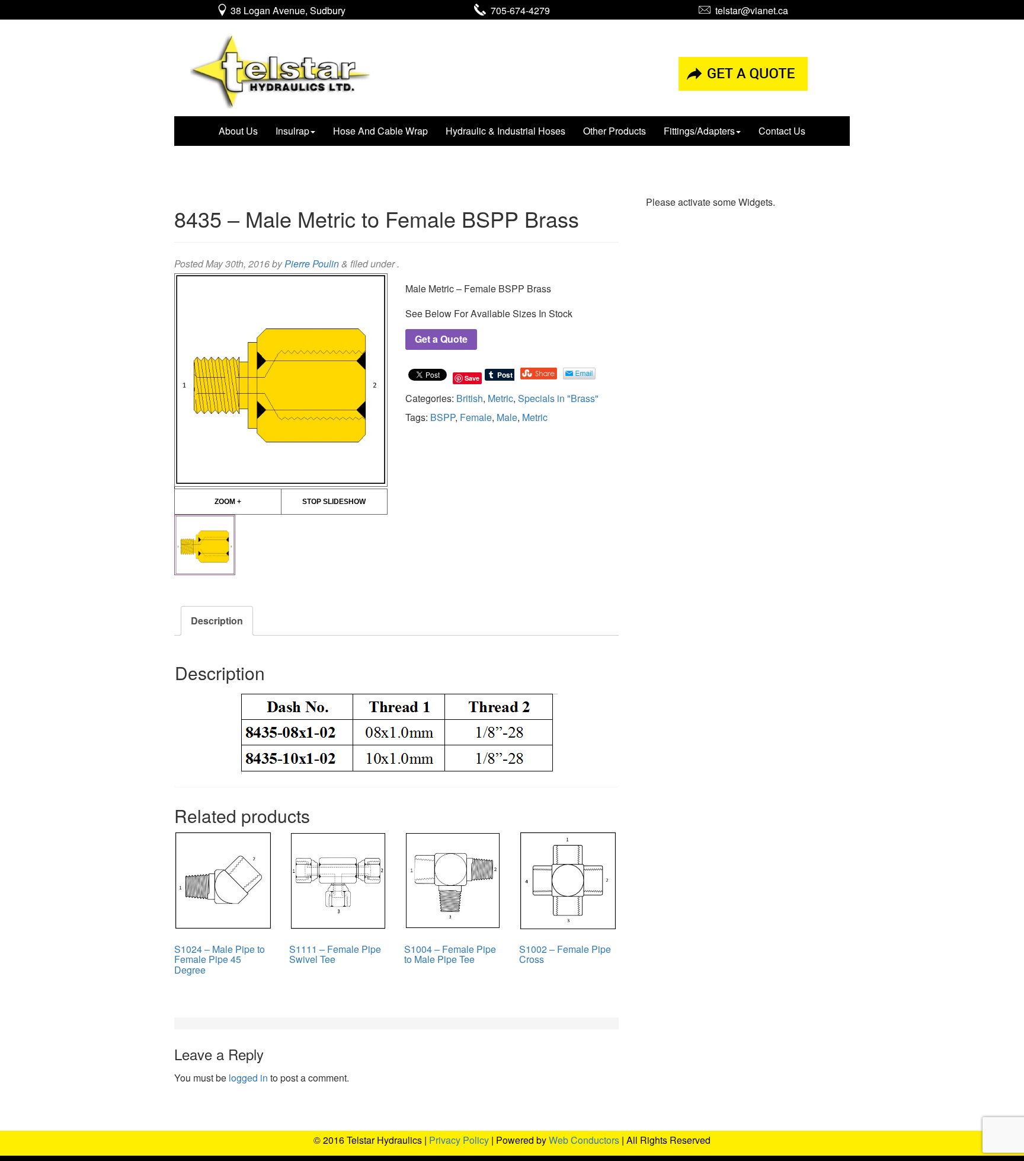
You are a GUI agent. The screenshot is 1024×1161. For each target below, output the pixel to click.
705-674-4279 (518, 10)
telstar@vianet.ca (749, 10)
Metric (500, 398)
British (469, 398)
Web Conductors (584, 1140)
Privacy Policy (459, 1140)
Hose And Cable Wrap (380, 131)
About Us (238, 131)
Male (507, 417)
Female (476, 417)
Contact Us (782, 131)
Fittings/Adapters (699, 131)
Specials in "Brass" (558, 398)
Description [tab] (217, 620)
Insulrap (292, 131)
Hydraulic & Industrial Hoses (505, 131)
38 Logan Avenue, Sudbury (286, 10)
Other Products (614, 131)
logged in (248, 1078)
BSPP (442, 417)
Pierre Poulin (311, 263)
